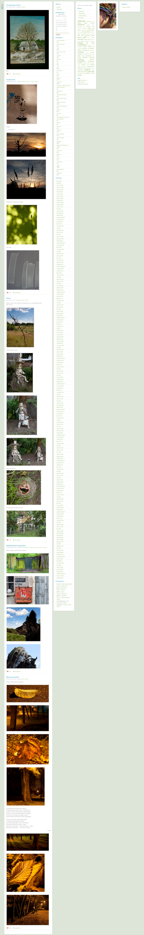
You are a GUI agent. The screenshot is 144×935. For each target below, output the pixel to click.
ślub (81, 73)
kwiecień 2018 (60, 304)
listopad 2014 (60, 381)
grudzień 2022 (60, 204)
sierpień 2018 (60, 296)
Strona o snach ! (126, 7)
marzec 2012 (60, 450)
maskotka (80, 46)
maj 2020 (59, 251)
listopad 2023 (60, 200)
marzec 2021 (60, 232)
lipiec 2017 (59, 324)
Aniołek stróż (64, 586)
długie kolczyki (81, 33)
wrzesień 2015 (60, 360)
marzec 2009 (60, 526)
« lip (57, 30)
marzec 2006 (60, 567)
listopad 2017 (60, 315)
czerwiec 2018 (60, 300)
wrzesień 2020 (60, 245)
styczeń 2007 (60, 550)
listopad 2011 (60, 458)
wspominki (83, 66)
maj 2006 (59, 565)
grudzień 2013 (60, 405)
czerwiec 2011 (60, 469)
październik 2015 (61, 358)
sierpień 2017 (60, 321)
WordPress (84, 80)
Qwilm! (83, 82)
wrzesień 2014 (60, 385)
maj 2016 (59, 347)
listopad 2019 (60, 264)
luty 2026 (59, 183)
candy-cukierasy (61, 40)
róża (93, 55)
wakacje (83, 64)
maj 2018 (59, 302)
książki (92, 41)
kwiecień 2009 (60, 524)
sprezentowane (60, 134)
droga (81, 32)
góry (93, 33)
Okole (8, 298)
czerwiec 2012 (60, 443)
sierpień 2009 (60, 516)
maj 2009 (59, 522)
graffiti (88, 33)
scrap (79, 57)
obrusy (89, 50)
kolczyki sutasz (87, 39)
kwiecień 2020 (60, 253)
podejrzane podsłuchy (62, 106)
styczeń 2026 (60, 185)
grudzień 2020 (60, 238)
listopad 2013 (60, 407)
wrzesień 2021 (60, 219)
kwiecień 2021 (60, 230)
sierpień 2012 (60, 439)
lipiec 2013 (59, 415)
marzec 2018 (60, 307)
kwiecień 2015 (60, 371)
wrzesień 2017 (60, 319)
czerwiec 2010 (60, 494)
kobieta (92, 37)
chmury (79, 28)
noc (82, 50)
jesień (79, 37)
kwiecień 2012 (60, 447)
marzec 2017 (60, 332)
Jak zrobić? (59, 70)
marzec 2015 (60, 373)
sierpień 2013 (60, 413)
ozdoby (81, 52)
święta (80, 75)
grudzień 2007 (60, 541)
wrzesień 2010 (60, 488)
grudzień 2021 (60, 213)
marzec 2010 (60, 501)
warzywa (87, 64)
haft (57, 63)
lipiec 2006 (59, 560)
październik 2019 (61, 266)
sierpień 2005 (60, 578)
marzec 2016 (60, 351)
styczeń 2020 (60, 260)
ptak (93, 54)
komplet (87, 41)
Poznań (83, 54)
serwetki (85, 57)
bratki (84, 26)
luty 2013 (59, 426)
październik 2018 (61, 292)
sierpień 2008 (60, 537)
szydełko (59, 141)
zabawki (80, 68)
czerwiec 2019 (60, 275)
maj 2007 (59, 543)
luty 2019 (59, 283)
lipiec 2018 (59, 298)
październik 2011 (61, 460)
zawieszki (80, 70)
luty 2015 (59, 375)
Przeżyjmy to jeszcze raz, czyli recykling (63, 118)
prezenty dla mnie (88, 54)
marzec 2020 (60, 255)
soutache (59, 130)
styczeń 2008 (60, 539)
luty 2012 (59, 452)
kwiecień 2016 (60, 349)
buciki (93, 26)
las (87, 43)
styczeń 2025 (60, 189)
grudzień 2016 (60, 336)
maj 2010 (59, 496)
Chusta (63, 589)
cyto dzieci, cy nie (61, 51)
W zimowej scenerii (13, 5)
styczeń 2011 (60, 479)
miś (93, 46)
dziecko (92, 32)
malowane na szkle (90, 45)
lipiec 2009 (59, 518)
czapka (86, 30)
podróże (33, 81)
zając (93, 68)
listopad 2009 (60, 509)
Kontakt (58, 7)
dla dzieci (91, 30)
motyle (79, 48)
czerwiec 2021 (60, 225)
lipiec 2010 (59, 492)
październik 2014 (61, 383)
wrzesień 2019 (60, 268)
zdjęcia (36, 81)
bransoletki (80, 26)
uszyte (58, 158)
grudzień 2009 (60, 507)
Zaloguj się (81, 11)
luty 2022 (59, 208)
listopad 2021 (60, 215)
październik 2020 (61, 243)
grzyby (91, 33)
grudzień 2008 (60, 533)
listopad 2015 (60, 356)
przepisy (59, 113)
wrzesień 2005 (60, 575)
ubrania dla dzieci (86, 62)
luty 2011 (59, 477)
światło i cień (90, 73)
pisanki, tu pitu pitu (26, 81)
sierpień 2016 (60, 343)
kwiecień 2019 (60, 279)
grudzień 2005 (60, 569)
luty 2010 (59, 503)
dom (79, 32)
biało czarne (89, 23)
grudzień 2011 (60, 456)
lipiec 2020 (59, 247)
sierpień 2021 (60, 221)
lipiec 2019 (59, 272)
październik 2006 (61, 556)
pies (87, 52)
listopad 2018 (60, 289)
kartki (58, 74)
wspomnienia (90, 66)
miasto (90, 46)
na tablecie (91, 48)
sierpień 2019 (60, 270)
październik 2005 (61, 573)
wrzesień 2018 (60, 294)
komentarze (18, 73)
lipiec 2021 (59, 223)
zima (79, 71)
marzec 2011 (60, 475)
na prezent (84, 48)
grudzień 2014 (60, 379)
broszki (88, 26)
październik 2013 (61, 409)
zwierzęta (90, 71)
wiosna (92, 64)
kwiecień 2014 (60, 396)
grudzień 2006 (60, 552)
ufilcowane (59, 150)
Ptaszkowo (64, 593)
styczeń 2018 (60, 311)
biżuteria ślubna (90, 24)
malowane (23, 7)
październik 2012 (61, 435)
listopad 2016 (60, 339)
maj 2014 (59, 394)
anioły (79, 23)
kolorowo (83, 41)
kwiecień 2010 (60, 499)
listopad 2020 (60, 240)
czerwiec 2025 (60, 187)
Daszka (58, 586)
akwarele (89, 21)
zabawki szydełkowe (87, 68)
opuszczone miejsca (34, 547)
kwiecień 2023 (60, 202)
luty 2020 (59, 258)
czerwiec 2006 (60, 563)
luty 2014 (59, 400)
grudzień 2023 (60, 198)
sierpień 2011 (60, 464)
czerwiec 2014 (60, 392)
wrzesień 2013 (60, 411)
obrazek (85, 50)
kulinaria (59, 78)
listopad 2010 (60, 484)
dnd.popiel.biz (85, 84)
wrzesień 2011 (60, 462)
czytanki (59, 55)
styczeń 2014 (60, 403)
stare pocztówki (60, 137)
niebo (79, 50)
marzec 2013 (60, 424)
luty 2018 (59, 309)
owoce (92, 50)
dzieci (89, 32)
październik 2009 (61, 511)
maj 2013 (59, 420)
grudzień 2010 (60, 482)
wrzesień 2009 (60, 513)
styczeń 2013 (60, 428)
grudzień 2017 (60, 313)
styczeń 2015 (60, 377)
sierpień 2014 (60, 388)
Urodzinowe (10, 79)
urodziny (92, 62)
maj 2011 (59, 471)
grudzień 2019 (60, 262)
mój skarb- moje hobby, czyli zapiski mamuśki (63, 86)
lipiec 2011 (59, 467)
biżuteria (81, 25)
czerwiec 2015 (60, 366)
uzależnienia (59, 161)
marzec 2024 (60, 193)
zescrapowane (60, 169)
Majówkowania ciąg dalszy (16, 545)
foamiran (59, 59)
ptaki (79, 56)
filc (85, 33)
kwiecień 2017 (60, 330)
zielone (92, 70)
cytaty (23, 679)
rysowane (59, 126)
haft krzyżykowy (85, 35)
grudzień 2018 (60, 287)
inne (58, 66)
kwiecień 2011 (60, 473)
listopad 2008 (60, 535)
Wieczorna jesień (12, 677)
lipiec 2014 (59, 390)
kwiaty (80, 43)
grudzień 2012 (60, 430)
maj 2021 (59, 228)
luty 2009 (59, 528)
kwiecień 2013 (60, 422)
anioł (93, 21)
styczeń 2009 (60, 531)
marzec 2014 (60, 398)
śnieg (84, 73)
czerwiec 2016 (60, 345)
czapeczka (83, 30)
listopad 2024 (60, 191)
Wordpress (81, 17)
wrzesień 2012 (60, 437)
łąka (78, 73)
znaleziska (59, 173)
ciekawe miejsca (25, 547)
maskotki (85, 46)
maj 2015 (59, 368)
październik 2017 (61, 317)
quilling (58, 122)
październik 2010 (61, 486)
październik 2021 (61, 217)
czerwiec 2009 (60, 520)
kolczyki (80, 39)
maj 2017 (59, 328)
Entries (81, 13)
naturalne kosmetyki (61, 94)
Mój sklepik (59, 9)
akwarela (81, 21)
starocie (92, 59)
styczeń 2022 (60, 211)
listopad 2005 (60, 571)
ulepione (59, 154)
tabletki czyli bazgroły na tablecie (62, 146)
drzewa (84, 32)
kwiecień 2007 (60, 546)
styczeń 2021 (60, 236)
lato (93, 43)
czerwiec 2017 (60, 326)
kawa (89, 37)
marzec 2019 (60, 281)
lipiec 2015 (59, 364)
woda (79, 66)
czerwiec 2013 (60, 417)
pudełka (83, 55)
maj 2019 (59, 277)
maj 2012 (59, 445)
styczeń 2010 (60, 505)
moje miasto (59, 91)
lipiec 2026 (59, 181)
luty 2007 (59, 548)
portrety (80, 54)
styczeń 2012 (60, 454)
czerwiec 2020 (60, 249)
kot (90, 41)
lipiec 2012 (59, 441)
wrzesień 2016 (60, 341)
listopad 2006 (60, 554)
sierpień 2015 (60, 362)
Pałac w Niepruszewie (66, 584)
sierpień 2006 (60, 558)
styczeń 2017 (60, 334)
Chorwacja (84, 28)
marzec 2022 (60, 206)
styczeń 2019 (60, 285)
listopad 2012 (60, 432)
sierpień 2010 (60, 490)
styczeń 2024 (60, 196)
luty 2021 (59, 234)
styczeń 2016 (60, 354)
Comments (82, 15)
